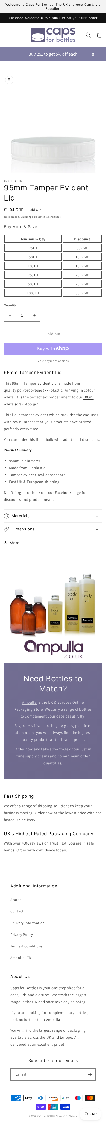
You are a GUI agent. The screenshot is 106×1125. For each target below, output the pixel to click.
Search (16, 899)
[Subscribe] (89, 1074)
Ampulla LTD (20, 957)
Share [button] (14, 542)
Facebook (63, 492)
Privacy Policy (21, 934)
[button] (6, 35)
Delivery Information (27, 923)
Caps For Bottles (46, 1115)
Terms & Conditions (26, 946)
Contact (16, 911)
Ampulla (29, 702)
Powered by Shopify (66, 1115)
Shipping (26, 217)
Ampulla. (54, 1019)
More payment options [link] (53, 361)
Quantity (10, 305)
